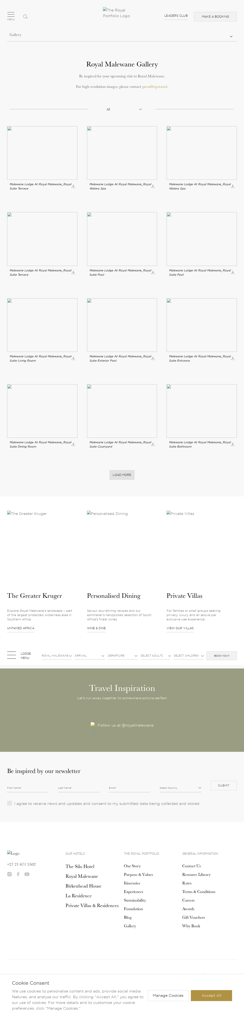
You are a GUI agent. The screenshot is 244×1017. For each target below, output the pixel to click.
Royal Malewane (82, 876)
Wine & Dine (96, 628)
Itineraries (132, 883)
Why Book (191, 925)
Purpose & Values (138, 874)
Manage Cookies (168, 995)
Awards (188, 908)
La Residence (79, 895)
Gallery (130, 925)
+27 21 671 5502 (21, 864)
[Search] (25, 17)
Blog (128, 917)
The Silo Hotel (80, 866)
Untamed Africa (20, 628)
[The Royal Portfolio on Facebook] (18, 874)
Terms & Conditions (198, 891)
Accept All (211, 995)
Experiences (133, 891)
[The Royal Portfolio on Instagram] (9, 874)
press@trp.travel (154, 86)
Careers (188, 900)
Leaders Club (176, 15)
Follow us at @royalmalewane (125, 725)
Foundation (133, 908)
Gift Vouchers (193, 917)
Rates (187, 883)
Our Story (132, 865)
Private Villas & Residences (92, 905)
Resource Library (196, 874)
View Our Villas (180, 628)
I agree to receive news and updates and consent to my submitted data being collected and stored (106, 803)
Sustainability (135, 900)
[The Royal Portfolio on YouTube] (27, 874)
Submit (223, 785)
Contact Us (191, 865)
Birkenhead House (84, 886)
